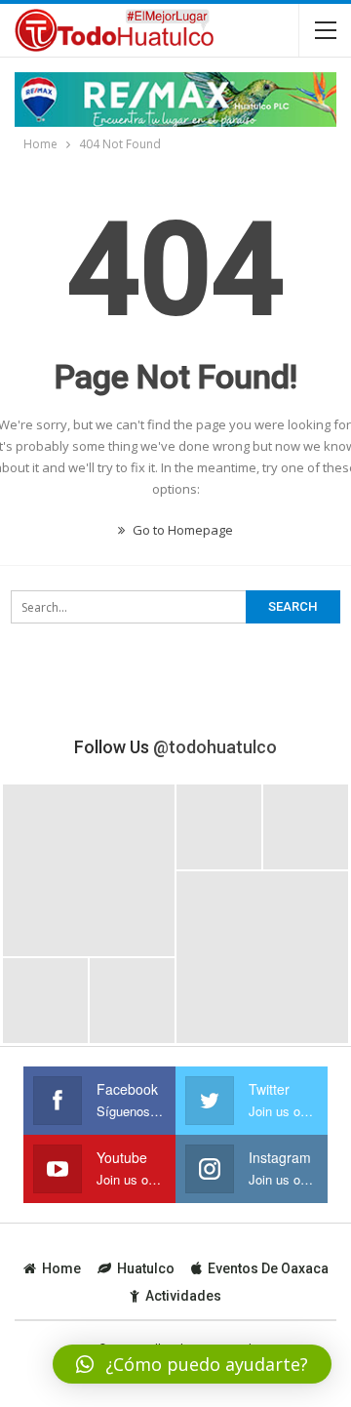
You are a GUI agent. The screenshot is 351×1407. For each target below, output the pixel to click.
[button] (192, 1364)
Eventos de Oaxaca (268, 1268)
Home (61, 1268)
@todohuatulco (215, 747)
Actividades (183, 1296)
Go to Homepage (181, 530)
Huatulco (146, 1268)
